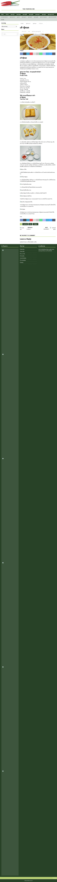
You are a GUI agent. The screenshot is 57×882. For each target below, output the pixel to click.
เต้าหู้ (30, 224)
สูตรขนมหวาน (12, 17)
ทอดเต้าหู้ (25, 224)
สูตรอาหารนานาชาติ (52, 17)
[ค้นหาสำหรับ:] (10, 34)
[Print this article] (37, 54)
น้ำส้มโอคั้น (22, 251)
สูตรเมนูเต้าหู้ (38, 31)
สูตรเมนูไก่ (12, 14)
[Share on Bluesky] (50, 54)
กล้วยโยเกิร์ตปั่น (23, 258)
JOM (29, 31)
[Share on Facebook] (21, 54)
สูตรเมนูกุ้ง (44, 14)
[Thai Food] (10, 6)
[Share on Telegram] (47, 54)
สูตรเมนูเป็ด (31, 14)
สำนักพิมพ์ (54, 878)
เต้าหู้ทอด (35, 224)
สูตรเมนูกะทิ (24, 17)
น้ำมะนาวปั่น (22, 253)
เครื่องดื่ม (2, 19)
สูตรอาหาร (28, 23)
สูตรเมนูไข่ (30, 17)
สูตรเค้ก (18, 17)
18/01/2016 (24, 31)
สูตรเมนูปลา (37, 14)
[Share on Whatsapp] (40, 54)
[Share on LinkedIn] (28, 54)
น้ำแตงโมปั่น (49, 250)
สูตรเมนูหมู (19, 14)
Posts (7, 14)
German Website (4, 17)
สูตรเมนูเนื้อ (25, 14)
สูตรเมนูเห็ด (36, 17)
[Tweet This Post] (24, 54)
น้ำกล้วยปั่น (22, 256)
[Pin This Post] (31, 54)
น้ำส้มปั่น (21, 262)
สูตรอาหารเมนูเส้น (43, 17)
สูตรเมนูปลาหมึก (51, 14)
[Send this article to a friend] (34, 54)
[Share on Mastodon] (44, 54)
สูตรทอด (33, 31)
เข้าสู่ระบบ (25, 242)
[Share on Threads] (53, 54)
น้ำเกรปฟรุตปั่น (23, 260)
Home (2, 14)
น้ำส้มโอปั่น (22, 249)
